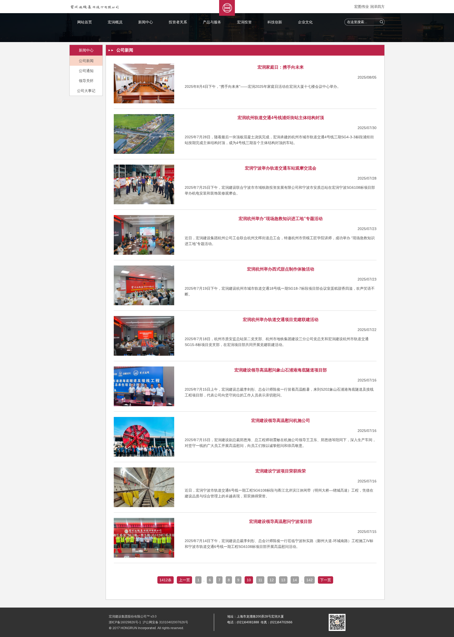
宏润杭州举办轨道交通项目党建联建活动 (280, 319)
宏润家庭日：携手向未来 (280, 67)
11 (260, 580)
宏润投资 (244, 22)
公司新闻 (86, 61)
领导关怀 (86, 81)
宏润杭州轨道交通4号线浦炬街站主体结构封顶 (281, 117)
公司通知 (86, 71)
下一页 (325, 580)
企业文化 (305, 22)
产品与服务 (212, 22)
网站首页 (84, 22)
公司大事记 (86, 91)
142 (309, 580)
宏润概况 (115, 22)
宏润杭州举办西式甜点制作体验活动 (280, 269)
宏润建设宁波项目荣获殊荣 (280, 471)
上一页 (184, 580)
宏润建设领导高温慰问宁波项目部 (280, 521)
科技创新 (274, 22)
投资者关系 (178, 22)
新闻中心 (145, 22)
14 (295, 580)
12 (272, 580)
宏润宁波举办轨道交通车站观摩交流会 (280, 168)
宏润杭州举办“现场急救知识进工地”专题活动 (281, 218)
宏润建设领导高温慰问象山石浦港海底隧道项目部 (280, 370)
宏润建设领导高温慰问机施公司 (280, 420)
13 (283, 580)
